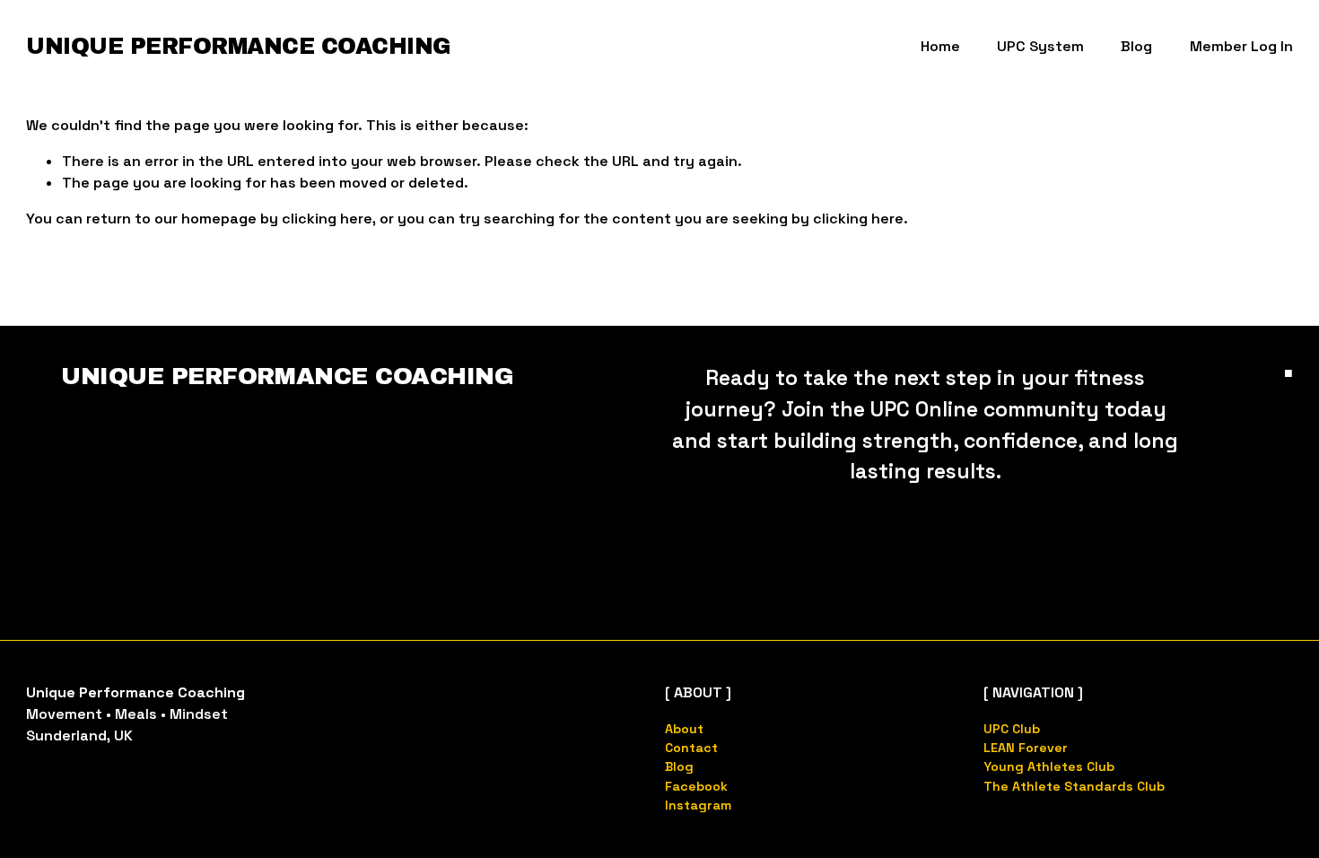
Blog (1136, 46)
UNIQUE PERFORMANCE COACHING (238, 46)
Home (940, 46)
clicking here (327, 218)
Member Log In (1241, 46)
